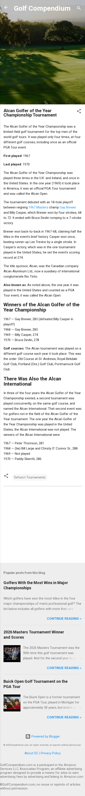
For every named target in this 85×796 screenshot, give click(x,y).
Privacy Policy (51, 753)
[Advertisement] (42, 59)
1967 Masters (38, 207)
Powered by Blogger (45, 736)
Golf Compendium (42, 8)
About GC (31, 753)
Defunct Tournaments (30, 477)
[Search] (79, 8)
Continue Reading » (64, 619)
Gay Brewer (68, 207)
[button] (79, 111)
